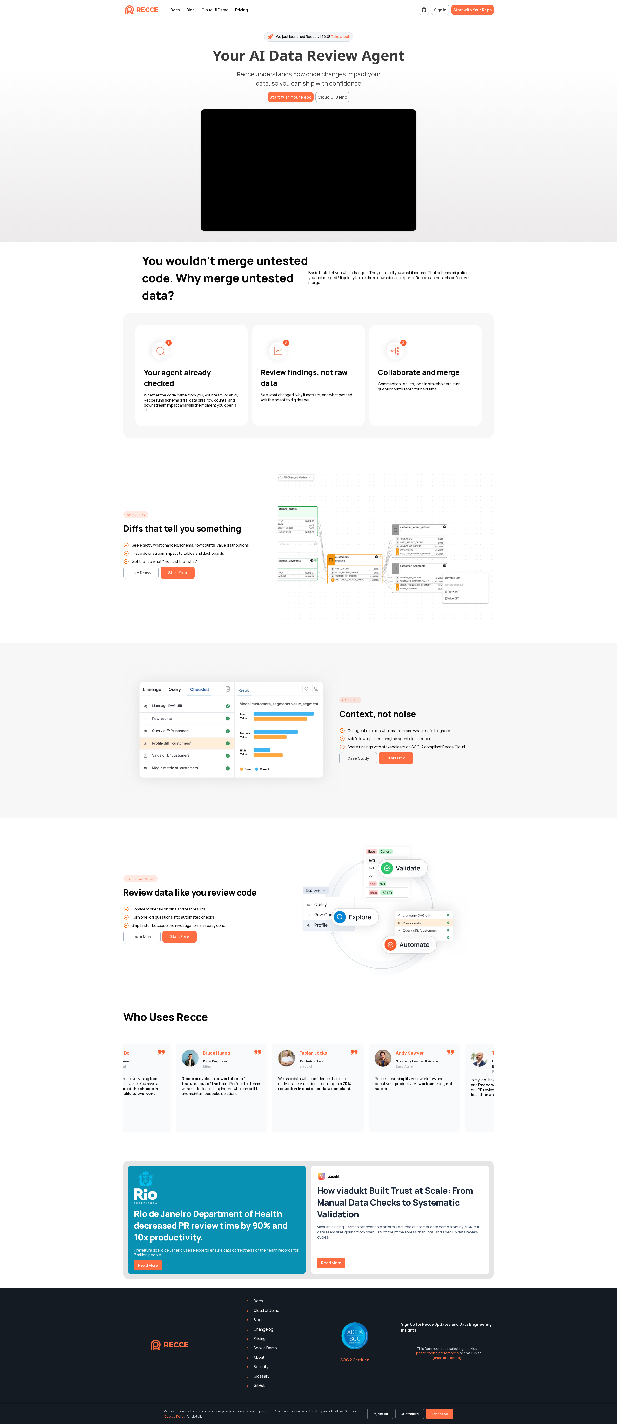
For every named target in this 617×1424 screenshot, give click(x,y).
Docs (175, 10)
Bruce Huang (125, 1053)
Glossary (261, 1376)
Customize (410, 1413)
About (258, 1357)
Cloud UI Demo (214, 10)
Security (260, 1366)
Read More (148, 1265)
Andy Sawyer (318, 1053)
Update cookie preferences (436, 1353)
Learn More (142, 936)
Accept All (439, 1413)
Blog (191, 10)
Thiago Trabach (418, 1053)
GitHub (259, 1385)
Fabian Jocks (221, 1053)
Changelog (263, 1329)
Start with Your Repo (472, 10)
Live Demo (141, 572)
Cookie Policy (175, 1416)
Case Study (358, 758)
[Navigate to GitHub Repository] (424, 10)
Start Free (177, 572)
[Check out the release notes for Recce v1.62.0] (308, 36)
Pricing (241, 10)
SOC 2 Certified (354, 1360)
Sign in (440, 10)
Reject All (380, 1413)
